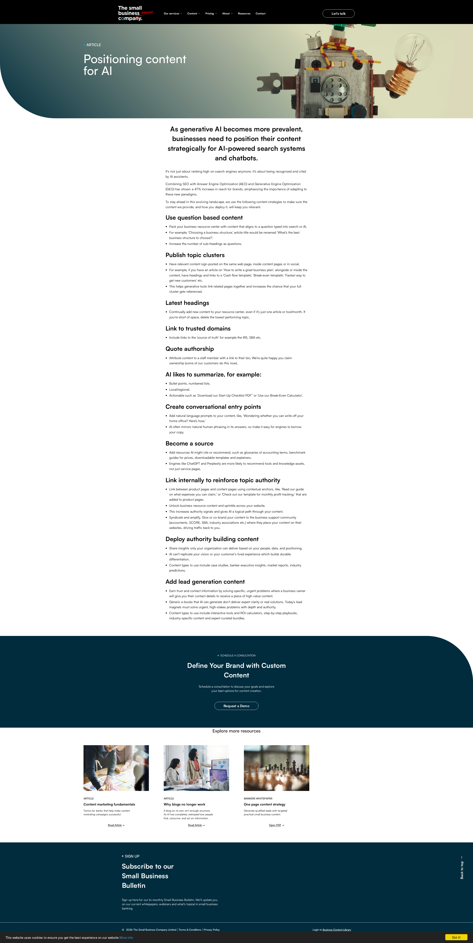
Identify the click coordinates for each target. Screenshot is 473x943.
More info (126, 937)
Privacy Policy (212, 929)
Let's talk (339, 13)
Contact (261, 13)
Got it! (456, 937)
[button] (173, 13)
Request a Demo (236, 706)
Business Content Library (337, 929)
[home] (136, 13)
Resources (244, 13)
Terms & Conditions (190, 929)
